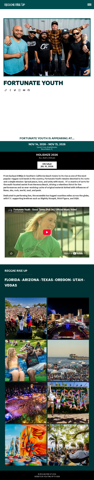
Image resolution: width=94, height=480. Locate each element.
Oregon (63, 279)
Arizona (30, 279)
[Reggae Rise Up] (13, 4)
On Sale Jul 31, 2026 (47, 165)
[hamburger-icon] (89, 4)
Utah (78, 279)
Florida (12, 279)
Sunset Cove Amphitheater (47, 147)
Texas (47, 279)
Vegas (11, 285)
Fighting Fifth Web (52, 476)
